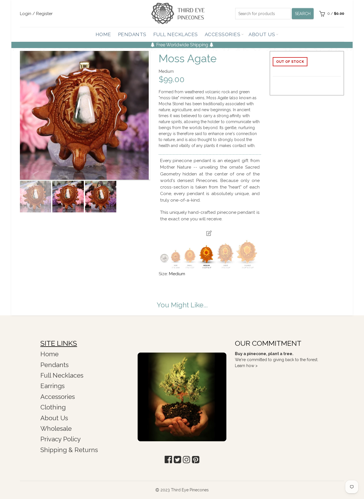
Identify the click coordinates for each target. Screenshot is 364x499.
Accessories (223, 34)
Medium (177, 273)
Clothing (53, 407)
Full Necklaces (175, 34)
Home (103, 34)
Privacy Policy (60, 439)
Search (303, 13)
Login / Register (36, 13)
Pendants (132, 34)
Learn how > (246, 365)
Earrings (52, 386)
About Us (262, 34)
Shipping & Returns (69, 450)
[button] (168, 460)
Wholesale (56, 428)
